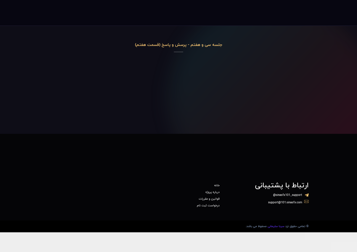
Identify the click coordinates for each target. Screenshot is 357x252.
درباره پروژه (212, 192)
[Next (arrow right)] (337, 246)
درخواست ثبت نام (208, 205)
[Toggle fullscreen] (324, 236)
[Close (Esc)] (350, 236)
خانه (217, 185)
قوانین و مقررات (209, 199)
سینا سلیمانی (276, 226)
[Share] (337, 236)
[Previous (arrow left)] (350, 246)
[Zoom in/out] (311, 236)
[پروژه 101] (282, 12)
